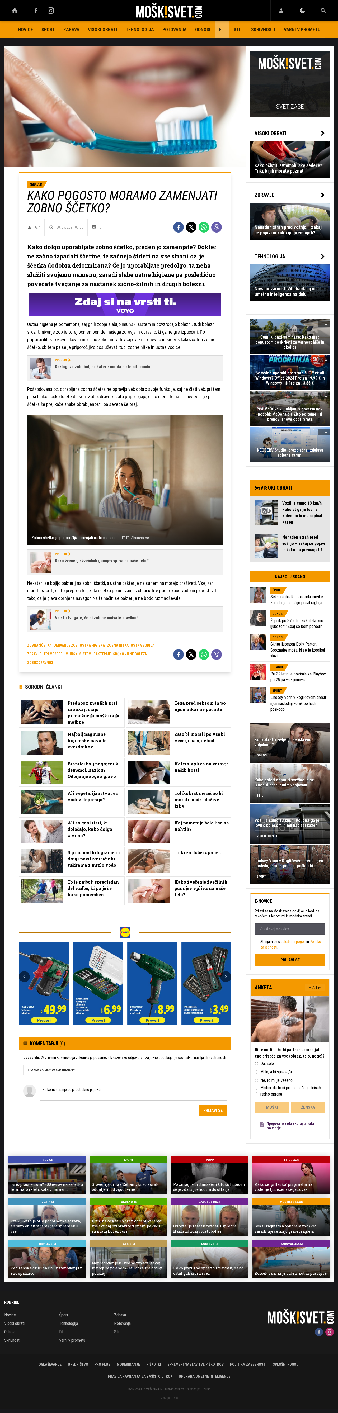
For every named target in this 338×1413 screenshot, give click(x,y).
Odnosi (202, 29)
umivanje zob (66, 645)
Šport (48, 29)
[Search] (323, 10)
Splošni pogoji (286, 1364)
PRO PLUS (102, 1364)
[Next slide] (225, 976)
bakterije (102, 654)
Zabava (71, 29)
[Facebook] (35, 10)
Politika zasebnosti (248, 1364)
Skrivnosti (263, 29)
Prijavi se (213, 1110)
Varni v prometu (302, 29)
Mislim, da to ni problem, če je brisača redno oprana (291, 1091)
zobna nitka (118, 645)
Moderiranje (128, 1364)
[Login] (281, 10)
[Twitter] (191, 227)
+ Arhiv (315, 987)
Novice (25, 29)
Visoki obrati (102, 29)
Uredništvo (78, 1364)
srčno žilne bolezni (130, 654)
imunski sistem (77, 654)
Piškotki (153, 1364)
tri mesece (53, 654)
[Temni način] (302, 10)
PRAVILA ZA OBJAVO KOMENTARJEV (51, 1069)
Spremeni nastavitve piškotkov (195, 1364)
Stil (238, 29)
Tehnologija (140, 29)
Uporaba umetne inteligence (204, 1376)
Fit (222, 29)
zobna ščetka (39, 645)
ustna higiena (92, 645)
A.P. (37, 227)
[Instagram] (50, 10)
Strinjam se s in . (290, 944)
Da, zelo (267, 1063)
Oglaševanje (50, 1364)
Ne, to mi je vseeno (276, 1080)
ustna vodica (142, 645)
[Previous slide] (24, 976)
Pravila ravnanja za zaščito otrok (140, 1376)
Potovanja (174, 29)
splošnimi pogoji (293, 942)
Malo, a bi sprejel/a (276, 1071)
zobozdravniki (40, 663)
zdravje (34, 654)
